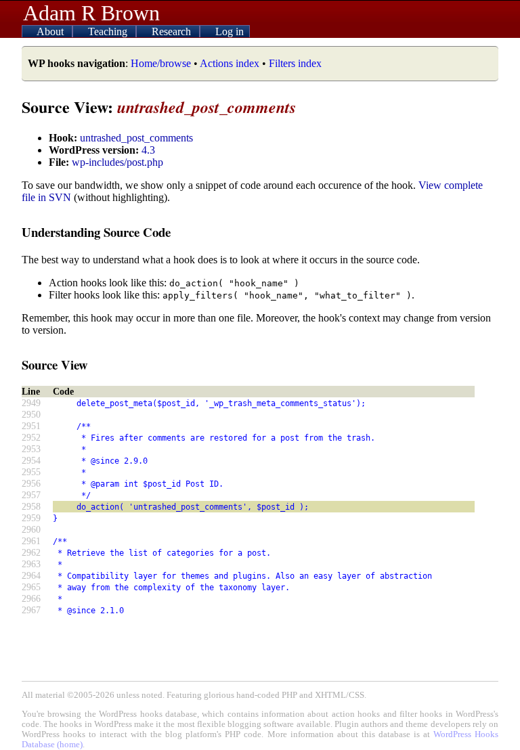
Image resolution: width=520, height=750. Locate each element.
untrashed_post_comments (136, 138)
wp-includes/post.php (117, 162)
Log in (229, 31)
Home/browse (161, 63)
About (51, 31)
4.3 (148, 150)
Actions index (229, 63)
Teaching (109, 31)
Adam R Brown (91, 13)
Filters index (295, 63)
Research (173, 31)
